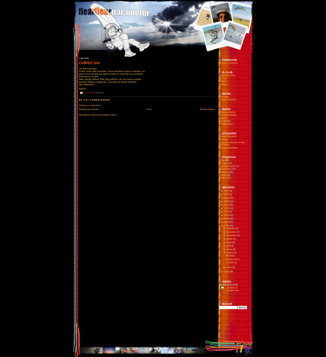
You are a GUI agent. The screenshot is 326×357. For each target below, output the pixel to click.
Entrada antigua (207, 109)
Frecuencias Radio (229, 148)
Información (225, 169)
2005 (226, 271)
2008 (226, 218)
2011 (226, 208)
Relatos (99, 93)
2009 (226, 215)
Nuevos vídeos (233, 259)
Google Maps (226, 124)
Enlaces (224, 139)
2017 (226, 191)
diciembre (231, 228)
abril (229, 246)
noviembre (232, 232)
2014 (226, 198)
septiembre (232, 235)
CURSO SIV (89, 63)
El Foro (223, 78)
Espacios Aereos (228, 112)
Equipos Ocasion (228, 166)
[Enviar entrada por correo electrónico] (81, 93)
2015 (226, 194)
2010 (226, 211)
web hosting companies (230, 294)
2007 (226, 222)
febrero (230, 253)
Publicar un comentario (89, 105)
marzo (230, 249)
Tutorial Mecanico (228, 136)
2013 (226, 201)
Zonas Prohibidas (228, 115)
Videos (223, 84)
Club (222, 160)
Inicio (149, 109)
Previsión (224, 97)
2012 (226, 205)
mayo (229, 242)
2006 (226, 225)
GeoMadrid (225, 121)
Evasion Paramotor (229, 63)
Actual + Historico (228, 99)
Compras (224, 163)
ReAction (230, 255)
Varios (223, 175)
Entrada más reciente (89, 109)
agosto (230, 239)
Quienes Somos (227, 75)
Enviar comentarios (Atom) (104, 115)
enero (229, 267)
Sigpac (223, 118)
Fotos (222, 81)
